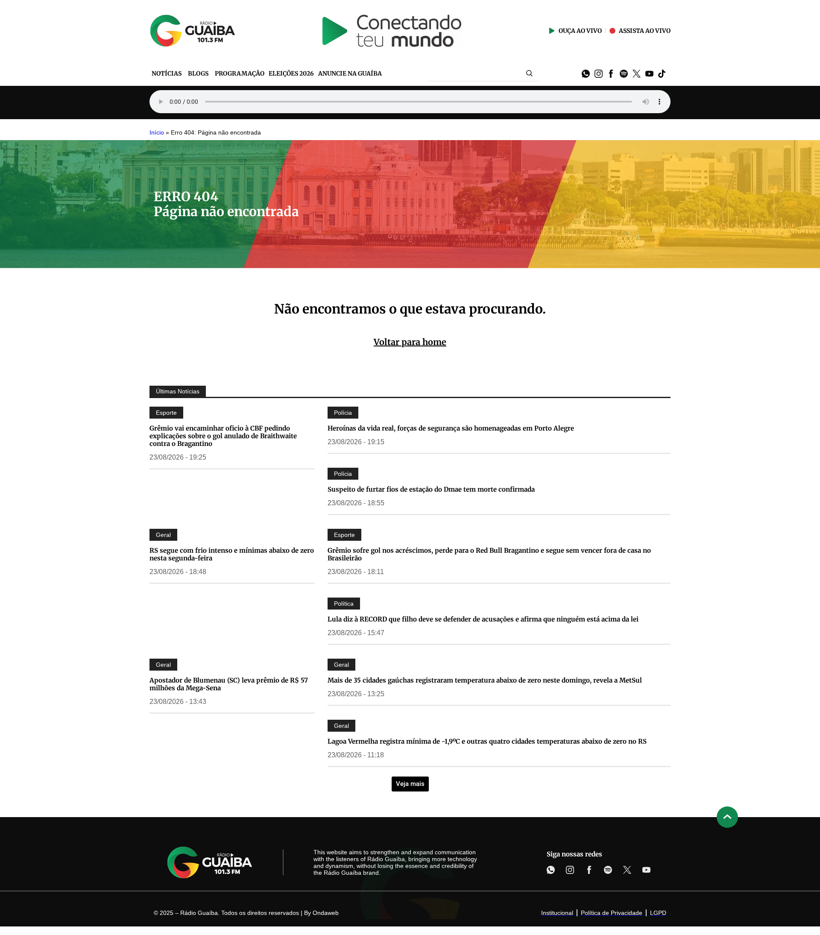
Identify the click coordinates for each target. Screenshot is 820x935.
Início (156, 132)
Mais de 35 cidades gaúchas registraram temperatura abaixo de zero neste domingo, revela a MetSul (485, 680)
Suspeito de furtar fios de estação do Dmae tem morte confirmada (431, 489)
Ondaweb (326, 912)
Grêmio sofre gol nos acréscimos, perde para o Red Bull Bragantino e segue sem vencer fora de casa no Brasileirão (489, 554)
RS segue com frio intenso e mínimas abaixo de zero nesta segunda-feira (231, 554)
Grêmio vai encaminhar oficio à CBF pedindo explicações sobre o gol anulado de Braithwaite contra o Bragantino (223, 436)
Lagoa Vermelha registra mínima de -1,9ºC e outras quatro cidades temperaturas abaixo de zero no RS (487, 741)
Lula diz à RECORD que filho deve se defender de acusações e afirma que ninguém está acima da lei (483, 619)
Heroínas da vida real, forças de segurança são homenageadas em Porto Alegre (451, 428)
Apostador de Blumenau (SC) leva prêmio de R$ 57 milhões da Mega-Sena (228, 684)
